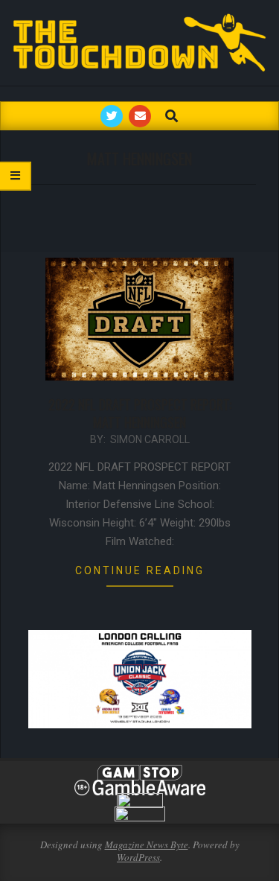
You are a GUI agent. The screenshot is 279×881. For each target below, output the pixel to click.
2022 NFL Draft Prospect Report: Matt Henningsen (139, 413)
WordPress (138, 857)
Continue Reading (140, 570)
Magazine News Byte (146, 844)
